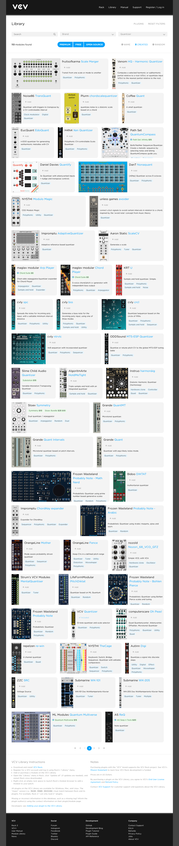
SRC (26, 680)
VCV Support (104, 787)
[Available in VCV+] (131, 140)
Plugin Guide (91, 834)
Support (137, 7)
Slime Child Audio (34, 370)
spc (25, 302)
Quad (133, 393)
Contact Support (136, 825)
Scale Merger (90, 61)
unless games (109, 199)
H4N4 (68, 130)
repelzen (29, 645)
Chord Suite (26, 273)
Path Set (136, 130)
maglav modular (28, 267)
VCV (80, 611)
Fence (93, 542)
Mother (46, 542)
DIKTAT (141, 474)
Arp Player (47, 267)
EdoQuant (42, 130)
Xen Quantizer (83, 130)
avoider (124, 199)
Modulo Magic (42, 199)
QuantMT (119, 405)
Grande (107, 405)
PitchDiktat (77, 581)
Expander (40, 290)
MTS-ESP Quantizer (140, 336)
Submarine (82, 680)
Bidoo (131, 474)
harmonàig (147, 370)
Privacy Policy (134, 834)
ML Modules (60, 714)
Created (142, 44)
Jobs (130, 836)
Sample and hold (25, 290)
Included (84, 618)
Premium (65, 44)
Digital (45, 114)
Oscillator (150, 563)
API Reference (92, 836)
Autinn (135, 645)
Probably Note (43, 615)
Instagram (55, 828)
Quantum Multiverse (83, 714)
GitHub (89, 825)
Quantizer (67, 77)
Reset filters (156, 23)
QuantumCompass (142, 134)
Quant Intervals (54, 439)
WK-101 (95, 680)
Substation (29, 380)
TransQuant (43, 95)
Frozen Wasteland (85, 474)
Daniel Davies (49, 164)
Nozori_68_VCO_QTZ (143, 546)
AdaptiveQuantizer (70, 233)
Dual (67, 421)
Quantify (65, 164)
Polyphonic (80, 77)
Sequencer (152, 325)
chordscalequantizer (103, 95)
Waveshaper (91, 562)
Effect (151, 665)
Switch (104, 667)
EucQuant (27, 130)
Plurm (85, 95)
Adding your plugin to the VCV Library (44, 806)
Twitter (54, 834)
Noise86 (28, 95)
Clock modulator (31, 114)
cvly (20, 302)
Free (78, 44)
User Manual (17, 831)
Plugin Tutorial (92, 831)
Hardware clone (138, 389)
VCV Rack (37, 767)
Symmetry (43, 405)
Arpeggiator (23, 286)
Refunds (132, 831)
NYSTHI (27, 199)
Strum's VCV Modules (35, 577)
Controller (152, 389)
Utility (38, 215)
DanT (132, 164)
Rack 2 (15, 825)
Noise (145, 287)
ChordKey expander (50, 508)
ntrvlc (58, 336)
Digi (143, 645)
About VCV (133, 839)
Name (126, 44)
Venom (122, 61)
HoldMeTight (77, 375)
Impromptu (49, 233)
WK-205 (144, 680)
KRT (126, 267)
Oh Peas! (156, 611)
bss (70, 302)
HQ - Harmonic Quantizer (145, 61)
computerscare (139, 611)
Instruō (135, 370)
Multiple (147, 696)
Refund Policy (111, 782)
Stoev (32, 405)
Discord (54, 839)
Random (159, 44)
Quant (140, 95)
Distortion (78, 562)
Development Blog (94, 828)
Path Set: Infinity (142, 140)
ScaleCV (133, 233)
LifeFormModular (82, 577)
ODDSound (118, 336)
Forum (54, 825)
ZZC (20, 680)
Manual (124, 7)
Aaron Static (118, 233)
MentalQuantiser (32, 581)
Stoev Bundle (55, 411)
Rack (101, 7)
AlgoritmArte (78, 370)
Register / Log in (155, 7)
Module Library (18, 834)
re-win (40, 645)
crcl (136, 302)
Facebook (55, 831)
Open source (94, 44)
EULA (130, 828)
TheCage (106, 645)
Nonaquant (144, 164)
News (14, 836)
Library (112, 7)
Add (68, 67)
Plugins (139, 23)
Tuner (126, 249)
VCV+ (14, 828)
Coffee (130, 95)
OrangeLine (32, 542)
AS (116, 714)
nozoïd (133, 542)
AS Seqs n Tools (126, 720)
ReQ (122, 714)
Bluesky (54, 836)
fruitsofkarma (71, 61)
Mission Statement (98, 770)
